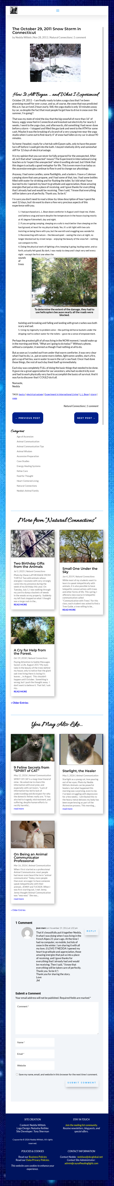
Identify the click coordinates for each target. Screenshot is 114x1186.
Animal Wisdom (24, 451)
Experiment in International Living (61, 394)
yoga (14, 398)
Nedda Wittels (23, 37)
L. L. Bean (84, 394)
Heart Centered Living (28, 480)
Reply (91, 931)
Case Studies (23, 461)
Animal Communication (28, 441)
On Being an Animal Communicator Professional (30, 857)
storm (93, 394)
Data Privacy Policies (37, 1160)
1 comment (80, 37)
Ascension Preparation (28, 456)
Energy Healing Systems (29, 466)
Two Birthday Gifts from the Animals (29, 565)
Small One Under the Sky (80, 570)
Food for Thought (25, 476)
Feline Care (22, 471)
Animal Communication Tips (30, 446)
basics (22, 394)
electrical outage (35, 394)
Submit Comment (82, 1082)
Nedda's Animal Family (28, 490)
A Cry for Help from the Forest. (30, 652)
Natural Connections (61, 37)
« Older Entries (19, 702)
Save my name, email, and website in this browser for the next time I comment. (58, 1074)
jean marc (41, 927)
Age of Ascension (25, 436)
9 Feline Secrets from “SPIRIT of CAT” (31, 769)
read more (20, 604)
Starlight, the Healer (79, 771)
